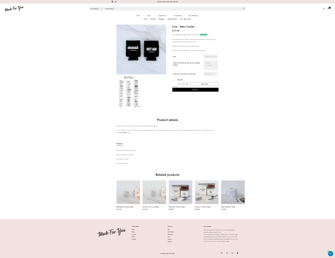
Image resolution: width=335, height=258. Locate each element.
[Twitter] (237, 253)
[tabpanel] (167, 157)
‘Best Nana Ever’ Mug (228, 207)
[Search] (244, 9)
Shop (133, 232)
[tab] (119, 144)
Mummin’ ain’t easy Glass (151, 207)
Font (174, 56)
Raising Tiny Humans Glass (124, 207)
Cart (169, 236)
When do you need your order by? (184, 74)
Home (145, 19)
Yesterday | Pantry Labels (177, 207)
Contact (134, 239)
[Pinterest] (221, 253)
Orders (170, 241)
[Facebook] (112, 2)
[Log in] (324, 9)
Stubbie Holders (172, 19)
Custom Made (123, 132)
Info (169, 229)
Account (170, 239)
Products (153, 19)
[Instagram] (115, 2)
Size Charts (171, 232)
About (133, 236)
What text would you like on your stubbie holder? (186, 64)
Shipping (170, 234)
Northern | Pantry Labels (203, 207)
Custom (134, 234)
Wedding (161, 19)
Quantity (180, 80)
